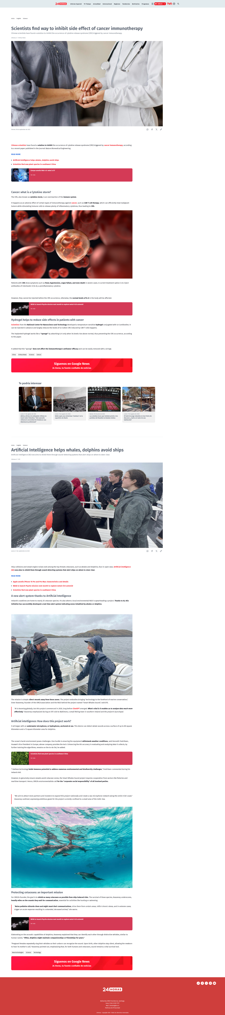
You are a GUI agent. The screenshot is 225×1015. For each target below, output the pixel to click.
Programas (145, 4)
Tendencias (126, 4)
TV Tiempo (87, 4)
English (19, 18)
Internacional (107, 4)
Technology (37, 952)
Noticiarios (136, 4)
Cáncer (39, 355)
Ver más (33, 175)
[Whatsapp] (147, 129)
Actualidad (96, 4)
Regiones (117, 4)
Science (25, 18)
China (14, 355)
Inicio (13, 18)
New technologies (17, 952)
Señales (160, 4)
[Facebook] (152, 129)
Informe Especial (76, 4)
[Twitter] (156, 129)
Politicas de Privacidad (112, 1008)
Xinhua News (22, 355)
